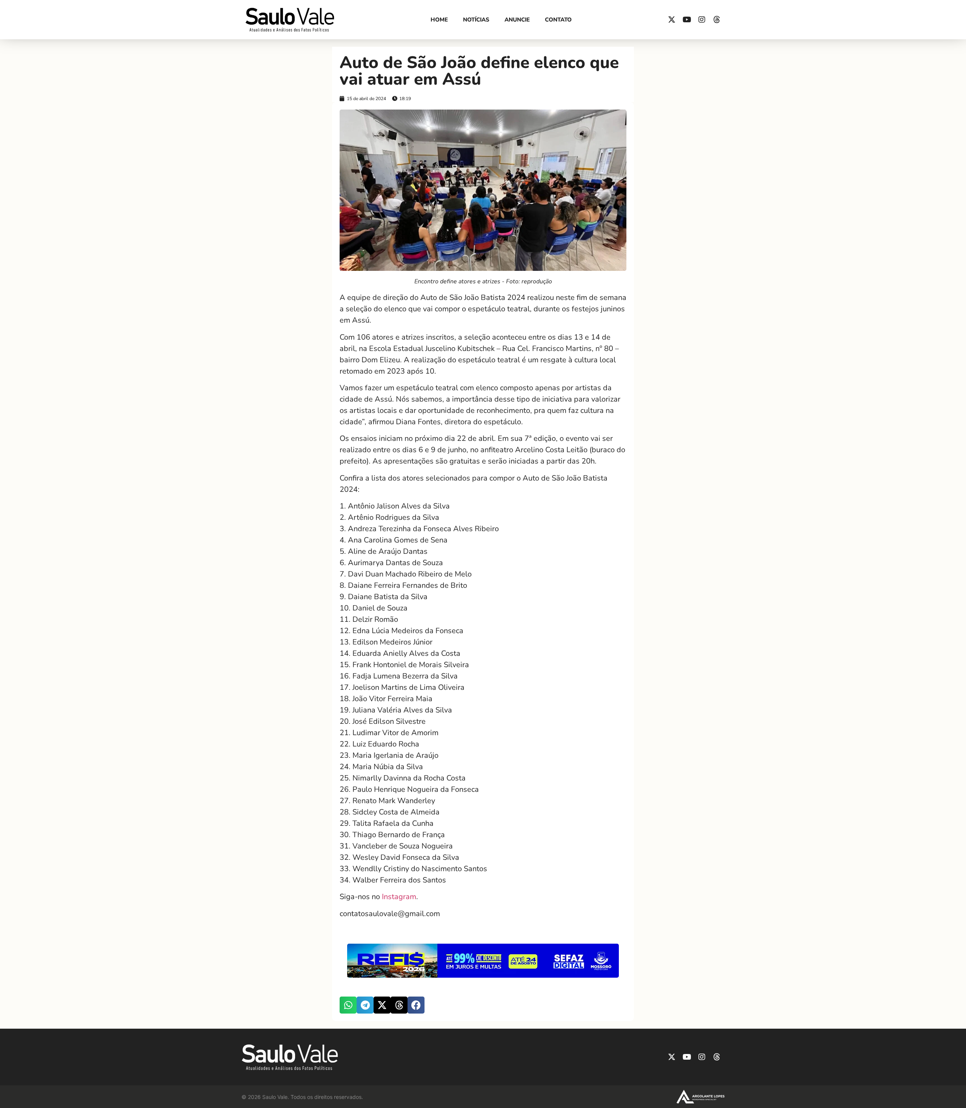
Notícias (476, 19)
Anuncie (517, 19)
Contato (558, 19)
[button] (348, 1005)
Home (439, 19)
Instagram (399, 897)
